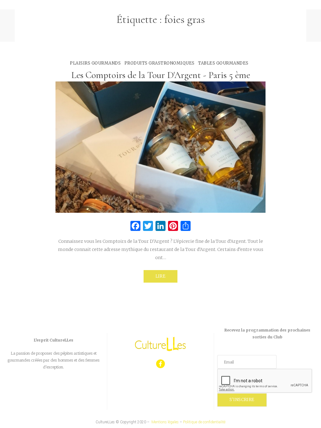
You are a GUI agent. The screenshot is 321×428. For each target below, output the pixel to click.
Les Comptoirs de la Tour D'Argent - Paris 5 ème (160, 75)
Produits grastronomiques (159, 63)
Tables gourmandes (223, 63)
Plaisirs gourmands (95, 63)
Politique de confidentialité (204, 422)
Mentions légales (165, 422)
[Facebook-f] (160, 363)
